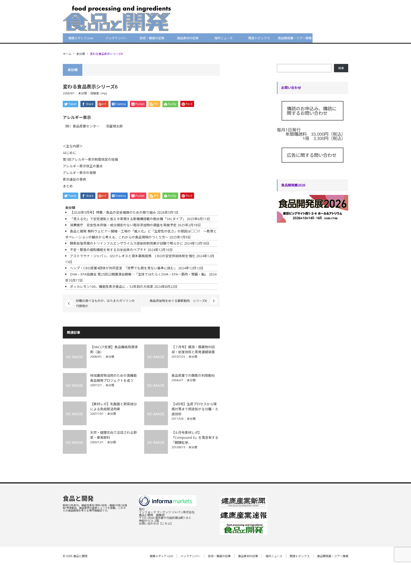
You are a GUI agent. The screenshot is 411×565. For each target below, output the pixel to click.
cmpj (103, 93)
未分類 (80, 54)
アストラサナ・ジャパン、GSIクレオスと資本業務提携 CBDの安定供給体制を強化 (132, 256)
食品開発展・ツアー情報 (295, 38)
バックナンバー (116, 38)
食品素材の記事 (188, 38)
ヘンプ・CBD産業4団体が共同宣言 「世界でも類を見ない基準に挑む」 (123, 268)
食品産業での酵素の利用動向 (193, 375)
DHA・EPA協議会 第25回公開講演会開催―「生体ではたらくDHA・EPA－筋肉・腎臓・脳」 (139, 274)
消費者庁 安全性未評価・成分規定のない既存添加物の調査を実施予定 (123, 225)
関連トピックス (259, 38)
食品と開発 (78, 498)
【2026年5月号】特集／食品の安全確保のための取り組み (113, 212)
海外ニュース (223, 38)
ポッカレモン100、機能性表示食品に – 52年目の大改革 (111, 286)
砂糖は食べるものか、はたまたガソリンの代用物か (105, 303)
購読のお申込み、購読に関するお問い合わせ (312, 110)
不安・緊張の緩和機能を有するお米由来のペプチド (108, 249)
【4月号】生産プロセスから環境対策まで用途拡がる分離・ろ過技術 (194, 409)
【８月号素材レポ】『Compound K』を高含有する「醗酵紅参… (194, 437)
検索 (341, 68)
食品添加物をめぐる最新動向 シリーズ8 (178, 301)
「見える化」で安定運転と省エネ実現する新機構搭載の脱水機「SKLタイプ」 (128, 219)
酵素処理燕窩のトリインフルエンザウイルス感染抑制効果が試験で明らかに (126, 243)
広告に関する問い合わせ (312, 155)
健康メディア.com (80, 38)
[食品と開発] (117, 18)
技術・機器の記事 (152, 38)
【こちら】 (166, 524)
